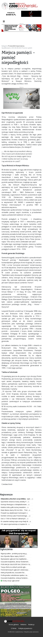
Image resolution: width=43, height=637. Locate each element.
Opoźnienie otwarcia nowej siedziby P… (14, 502)
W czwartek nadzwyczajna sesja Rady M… (15, 521)
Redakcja (31, 624)
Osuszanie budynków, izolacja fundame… (15, 578)
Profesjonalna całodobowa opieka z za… (14, 575)
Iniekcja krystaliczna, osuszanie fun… (13, 573)
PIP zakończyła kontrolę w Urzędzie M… (14, 524)
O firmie (13, 628)
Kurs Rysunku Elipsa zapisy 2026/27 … (13, 556)
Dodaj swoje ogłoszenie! (10, 581)
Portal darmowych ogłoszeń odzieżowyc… (15, 570)
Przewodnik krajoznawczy (16, 46)
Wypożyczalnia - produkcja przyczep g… (14, 553)
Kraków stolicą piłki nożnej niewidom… (14, 507)
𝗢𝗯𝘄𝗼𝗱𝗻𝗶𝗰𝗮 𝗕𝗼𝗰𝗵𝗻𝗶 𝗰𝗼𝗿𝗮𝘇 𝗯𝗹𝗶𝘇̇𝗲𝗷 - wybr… (16, 499)
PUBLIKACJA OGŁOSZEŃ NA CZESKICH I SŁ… (16, 564)
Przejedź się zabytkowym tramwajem (14, 513)
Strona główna (14, 624)
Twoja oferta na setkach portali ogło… (14, 567)
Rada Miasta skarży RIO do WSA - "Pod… (15, 510)
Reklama (23, 624)
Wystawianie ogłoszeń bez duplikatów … (14, 559)
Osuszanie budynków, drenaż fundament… (15, 562)
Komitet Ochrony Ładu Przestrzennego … (15, 516)
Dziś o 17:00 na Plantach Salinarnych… (14, 519)
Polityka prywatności (25, 628)
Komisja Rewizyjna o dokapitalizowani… (14, 504)
